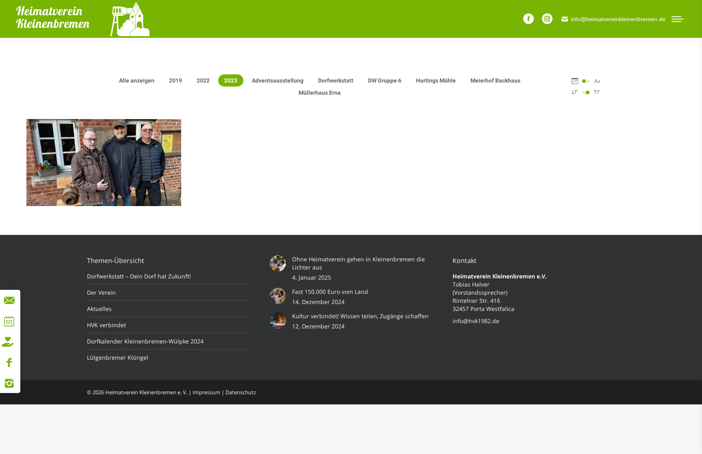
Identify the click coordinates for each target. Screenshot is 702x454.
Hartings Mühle (436, 80)
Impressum (206, 392)
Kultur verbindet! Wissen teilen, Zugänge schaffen (360, 316)
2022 (203, 80)
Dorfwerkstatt (335, 80)
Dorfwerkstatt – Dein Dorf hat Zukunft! (139, 276)
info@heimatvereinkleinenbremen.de (618, 19)
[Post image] (278, 263)
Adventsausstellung (277, 80)
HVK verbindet (106, 325)
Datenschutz (240, 392)
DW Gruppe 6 (384, 80)
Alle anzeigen (136, 80)
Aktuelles (99, 309)
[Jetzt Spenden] (7, 341)
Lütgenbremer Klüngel (117, 357)
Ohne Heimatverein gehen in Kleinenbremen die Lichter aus (358, 263)
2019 (175, 80)
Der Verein (101, 292)
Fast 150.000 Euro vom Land (330, 291)
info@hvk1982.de (476, 321)
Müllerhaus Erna (320, 92)
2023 (230, 80)
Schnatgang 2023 (104, 171)
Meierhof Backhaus (495, 80)
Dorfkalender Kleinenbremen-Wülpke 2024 (145, 341)
